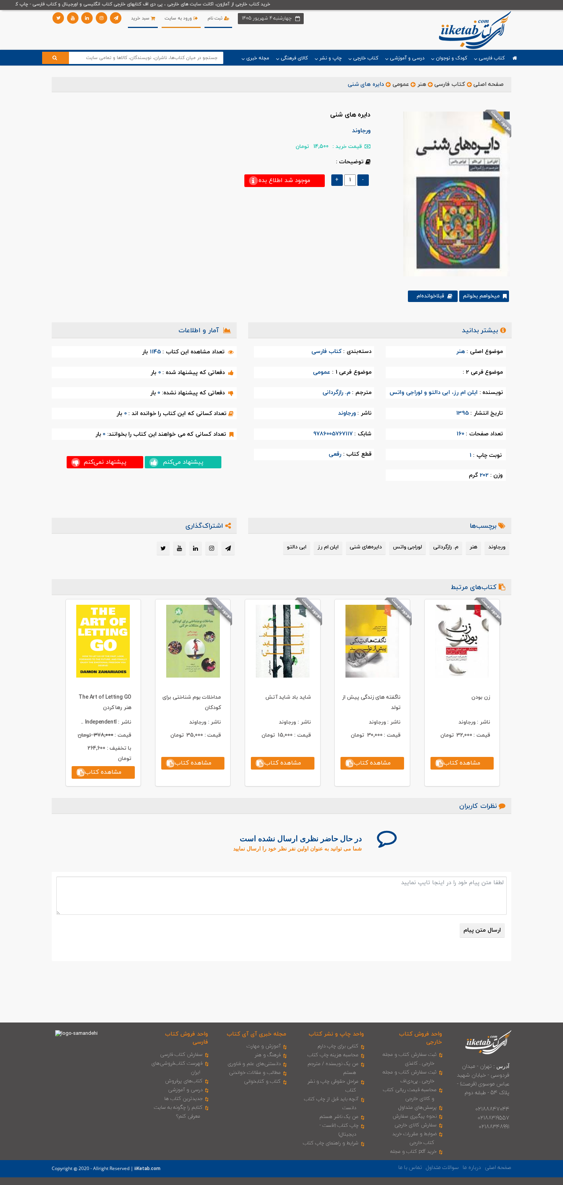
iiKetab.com (147, 1169)
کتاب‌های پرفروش (184, 1081)
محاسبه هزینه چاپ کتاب (333, 1055)
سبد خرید (141, 18)
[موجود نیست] (453, 193)
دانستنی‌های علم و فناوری (254, 1063)
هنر (421, 84)
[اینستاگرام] (101, 18)
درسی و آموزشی (185, 1090)
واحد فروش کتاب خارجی (420, 1038)
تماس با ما (410, 1167)
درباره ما (472, 1167)
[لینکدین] (87, 18)
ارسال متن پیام (482, 930)
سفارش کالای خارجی (415, 1125)
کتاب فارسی (449, 84)
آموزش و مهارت (264, 1046)
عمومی (401, 84)
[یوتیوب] (73, 18)
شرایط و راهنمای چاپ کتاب (330, 1143)
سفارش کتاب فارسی (181, 1054)
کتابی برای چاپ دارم (338, 1046)
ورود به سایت (179, 18)
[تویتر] (58, 18)
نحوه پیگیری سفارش (415, 1116)
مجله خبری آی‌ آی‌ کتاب (256, 1034)
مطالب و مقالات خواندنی (255, 1072)
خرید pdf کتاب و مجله (413, 1151)
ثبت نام (216, 18)
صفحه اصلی (488, 84)
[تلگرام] (115, 18)
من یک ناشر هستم (338, 1116)
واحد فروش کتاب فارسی (186, 1038)
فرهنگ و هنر (268, 1055)
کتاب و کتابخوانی (262, 1081)
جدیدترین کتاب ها (183, 1098)
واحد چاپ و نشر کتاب (336, 1034)
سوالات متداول (442, 1167)
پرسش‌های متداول (417, 1107)
